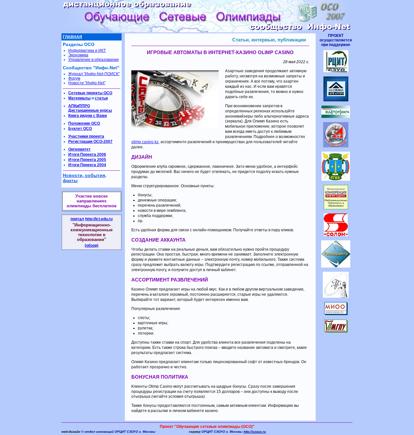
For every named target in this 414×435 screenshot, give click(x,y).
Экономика (78, 55)
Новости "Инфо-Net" (86, 83)
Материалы (79, 98)
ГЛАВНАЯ (72, 37)
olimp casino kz (144, 142)
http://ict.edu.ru (99, 219)
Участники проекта (86, 136)
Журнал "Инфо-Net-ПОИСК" (94, 74)
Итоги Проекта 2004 (87, 165)
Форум (74, 78)
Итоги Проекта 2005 (87, 159)
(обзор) (91, 245)
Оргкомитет (79, 149)
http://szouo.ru (255, 431)
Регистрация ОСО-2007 (90, 141)
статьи (101, 98)
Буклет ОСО (80, 128)
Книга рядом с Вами (87, 115)
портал (77, 219)
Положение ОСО (84, 123)
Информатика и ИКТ (87, 50)
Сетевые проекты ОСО (90, 93)
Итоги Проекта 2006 (87, 154)
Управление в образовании (93, 59)
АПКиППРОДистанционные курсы (90, 108)
